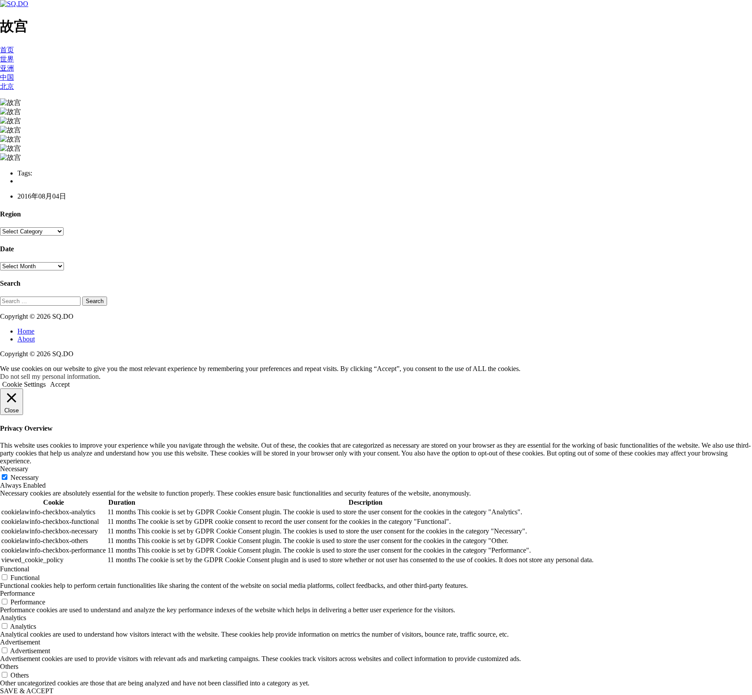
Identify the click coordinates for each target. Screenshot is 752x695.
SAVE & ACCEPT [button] (27, 691)
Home (25, 331)
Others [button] (9, 666)
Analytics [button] (13, 617)
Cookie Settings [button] (24, 384)
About (26, 339)
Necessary (24, 477)
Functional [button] (14, 569)
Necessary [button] (14, 468)
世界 (7, 59)
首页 (7, 50)
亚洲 (7, 68)
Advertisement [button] (20, 642)
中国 (7, 77)
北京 (7, 86)
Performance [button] (17, 593)
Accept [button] (60, 384)
